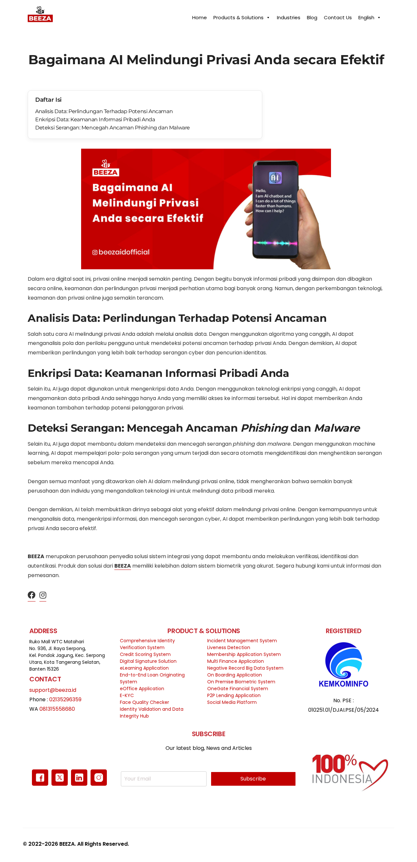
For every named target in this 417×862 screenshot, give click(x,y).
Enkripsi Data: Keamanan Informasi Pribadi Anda (95, 119)
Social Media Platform (232, 702)
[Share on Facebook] (32, 595)
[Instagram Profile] (42, 595)
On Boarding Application (234, 675)
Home (199, 16)
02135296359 (65, 699)
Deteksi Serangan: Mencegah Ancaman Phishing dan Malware (112, 128)
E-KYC (127, 695)
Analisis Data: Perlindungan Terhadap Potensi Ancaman (104, 111)
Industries (288, 16)
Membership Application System (244, 654)
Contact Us (338, 16)
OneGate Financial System (237, 688)
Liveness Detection (228, 647)
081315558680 (57, 709)
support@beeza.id (52, 690)
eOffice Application (142, 688)
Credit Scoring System (145, 654)
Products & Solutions (238, 16)
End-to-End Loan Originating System (152, 678)
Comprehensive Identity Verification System (147, 644)
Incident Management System (242, 640)
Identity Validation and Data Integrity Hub (151, 712)
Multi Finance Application (235, 661)
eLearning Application (144, 668)
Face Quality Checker (144, 702)
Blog (312, 16)
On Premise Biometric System (241, 681)
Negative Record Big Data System (245, 668)
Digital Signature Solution (148, 661)
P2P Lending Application (234, 695)
